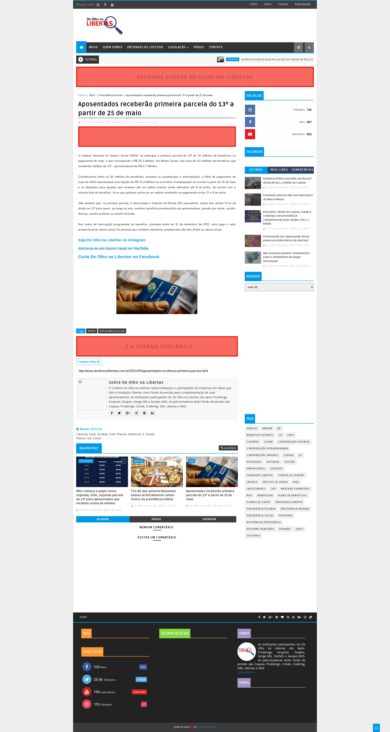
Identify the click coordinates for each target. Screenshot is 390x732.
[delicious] (310, 617)
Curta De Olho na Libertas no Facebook (118, 256)
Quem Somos (112, 47)
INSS (92, 95)
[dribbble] (288, 617)
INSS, (131, 122)
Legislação (177, 47)
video (299, 529)
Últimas (256, 170)
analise (138, 460)
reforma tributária (260, 529)
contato (283, 4)
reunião (285, 529)
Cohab (268, 441)
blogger (103, 519)
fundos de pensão (291, 475)
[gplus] (270, 617)
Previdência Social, (146, 122)
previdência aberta (288, 502)
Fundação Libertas (260, 475)
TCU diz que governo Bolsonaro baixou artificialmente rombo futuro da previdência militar (153, 495)
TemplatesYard (207, 727)
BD (279, 428)
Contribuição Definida (294, 441)
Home (82, 95)
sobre (267, 4)
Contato (216, 47)
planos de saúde (258, 502)
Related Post (89, 448)
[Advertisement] (279, 323)
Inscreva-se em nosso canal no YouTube (113, 248)
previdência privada (295, 508)
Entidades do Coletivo (145, 47)
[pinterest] (276, 617)
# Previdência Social (112, 331)
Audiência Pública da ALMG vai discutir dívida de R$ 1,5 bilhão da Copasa (273, 59)
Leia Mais (230, 448)
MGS (249, 495)
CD (280, 435)
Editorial (273, 461)
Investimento (256, 488)
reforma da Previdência (264, 522)
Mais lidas (279, 170)
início (253, 4)
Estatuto (276, 468)
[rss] (293, 617)
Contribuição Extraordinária (267, 448)
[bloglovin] (282, 617)
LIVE (273, 488)
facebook (209, 519)
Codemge (218, 59)
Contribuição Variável (262, 455)
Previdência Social (111, 95)
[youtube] (112, 5)
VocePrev (253, 535)
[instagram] (98, 5)
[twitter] (264, 617)
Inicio (93, 47)
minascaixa (265, 495)
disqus (156, 519)
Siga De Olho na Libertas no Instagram (111, 240)
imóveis (252, 482)
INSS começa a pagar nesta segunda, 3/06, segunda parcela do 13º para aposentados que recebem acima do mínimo (99, 497)
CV (300, 455)
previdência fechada (261, 508)
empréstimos (256, 468)
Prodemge (286, 515)
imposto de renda (275, 482)
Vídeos (199, 47)
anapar (267, 428)
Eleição (290, 461)
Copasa (289, 455)
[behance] (299, 617)
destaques (85, 460)
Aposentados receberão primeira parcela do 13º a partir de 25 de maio (210, 495)
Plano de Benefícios (292, 495)
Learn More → (247, 672)
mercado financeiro (295, 488)
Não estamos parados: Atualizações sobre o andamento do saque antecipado (286, 257)
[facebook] (105, 5)
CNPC (290, 435)
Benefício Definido (260, 435)
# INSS (92, 331)
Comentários (302, 170)
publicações (303, 4)
